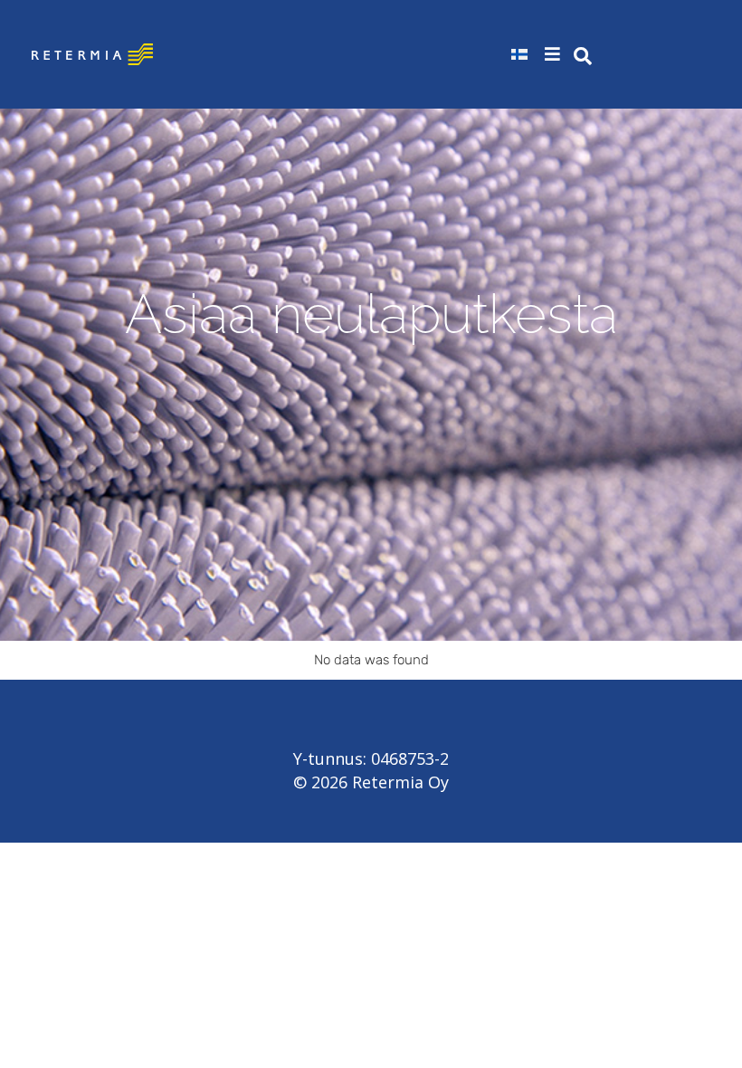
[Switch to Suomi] (519, 54)
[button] (555, 54)
